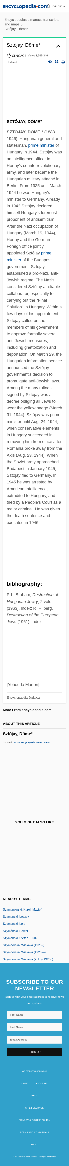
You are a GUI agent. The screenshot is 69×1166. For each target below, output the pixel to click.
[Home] (25, 6)
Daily (34, 1144)
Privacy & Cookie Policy (34, 1120)
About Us (41, 1083)
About (32, 742)
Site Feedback (34, 1108)
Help (34, 1095)
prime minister (41, 145)
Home (24, 1083)
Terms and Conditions (34, 1132)
